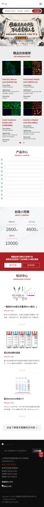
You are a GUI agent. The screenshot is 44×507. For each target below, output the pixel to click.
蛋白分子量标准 (31, 168)
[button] (11, 43)
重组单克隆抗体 (16, 158)
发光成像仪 (8, 197)
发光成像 (31, 170)
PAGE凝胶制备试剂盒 (11, 168)
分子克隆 (21, 189)
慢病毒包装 (24, 174)
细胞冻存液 (24, 183)
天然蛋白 (14, 179)
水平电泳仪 (35, 197)
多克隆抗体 (27, 158)
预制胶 (22, 168)
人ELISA (7, 187)
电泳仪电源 (17, 197)
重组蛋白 (7, 179)
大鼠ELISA (15, 187)
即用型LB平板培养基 (11, 195)
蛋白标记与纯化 (8, 174)
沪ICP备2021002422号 (10, 502)
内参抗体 (35, 158)
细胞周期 (7, 183)
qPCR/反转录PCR (10, 189)
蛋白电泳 (7, 170)
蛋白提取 (7, 164)
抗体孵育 (23, 170)
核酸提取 (28, 189)
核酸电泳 (35, 189)
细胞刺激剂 (15, 183)
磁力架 (17, 174)
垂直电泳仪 (26, 197)
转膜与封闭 (15, 170)
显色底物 (31, 187)
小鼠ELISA (23, 187)
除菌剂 (31, 183)
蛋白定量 (14, 164)
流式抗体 (7, 158)
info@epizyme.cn (8, 461)
